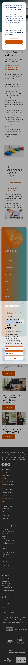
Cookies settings (14, 38)
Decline (14, 46)
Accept (14, 42)
